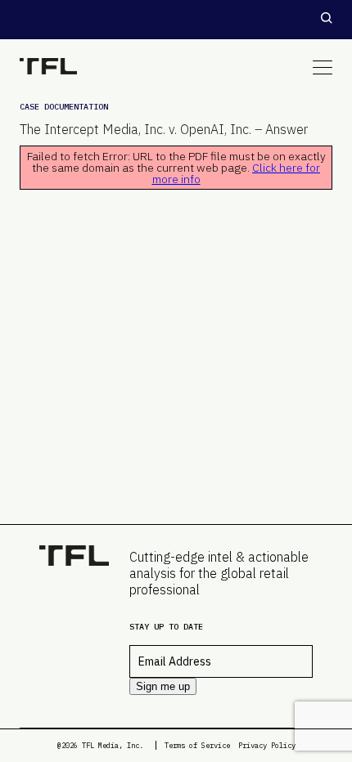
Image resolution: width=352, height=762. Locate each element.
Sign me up (163, 686)
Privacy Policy (267, 745)
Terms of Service (197, 745)
